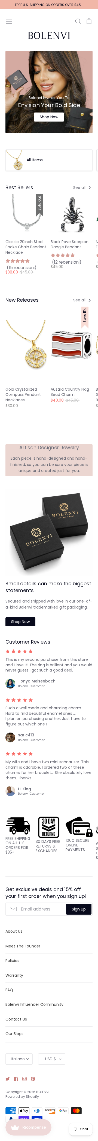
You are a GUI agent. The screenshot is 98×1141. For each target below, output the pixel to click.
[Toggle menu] (9, 21)
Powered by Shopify (22, 1096)
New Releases (22, 299)
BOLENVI (49, 35)
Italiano (18, 1059)
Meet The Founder (22, 946)
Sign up (79, 909)
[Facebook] (14, 1078)
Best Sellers (19, 187)
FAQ (9, 990)
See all (80, 187)
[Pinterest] (31, 1078)
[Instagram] (22, 1078)
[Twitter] (5, 1078)
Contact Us (16, 1019)
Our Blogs (14, 1033)
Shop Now (49, 117)
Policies (12, 960)
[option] (49, 92)
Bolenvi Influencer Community (34, 1004)
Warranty (14, 975)
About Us (13, 931)
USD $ (50, 1059)
